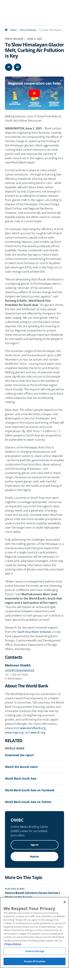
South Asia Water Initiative (34, 632)
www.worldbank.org (33, 728)
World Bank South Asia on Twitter (28, 802)
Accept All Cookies (34, 961)
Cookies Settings (34, 951)
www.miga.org (14, 732)
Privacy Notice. (13, 943)
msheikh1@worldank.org (19, 670)
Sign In (34, 844)
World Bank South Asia (20, 778)
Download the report (19, 755)
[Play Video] (34, 93)
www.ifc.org (37, 732)
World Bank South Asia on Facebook (29, 790)
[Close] (65, 902)
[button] (17, 67)
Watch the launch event (21, 767)
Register (34, 856)
